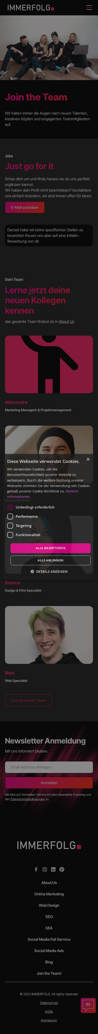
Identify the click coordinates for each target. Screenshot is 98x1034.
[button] (49, 571)
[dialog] (48, 517)
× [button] (88, 459)
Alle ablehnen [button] (51, 560)
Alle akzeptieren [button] (51, 548)
